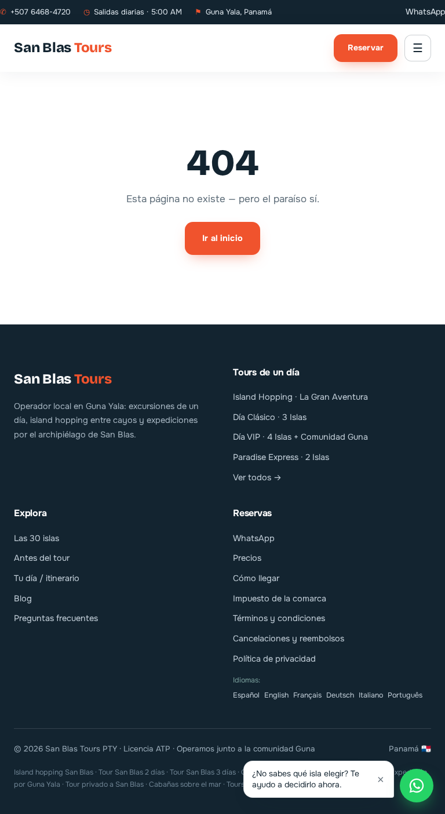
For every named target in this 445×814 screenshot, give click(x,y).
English (276, 695)
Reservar (366, 47)
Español (246, 695)
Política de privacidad (274, 659)
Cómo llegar (256, 578)
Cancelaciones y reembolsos (288, 638)
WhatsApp (425, 11)
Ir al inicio (222, 238)
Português (405, 695)
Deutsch (340, 695)
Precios (247, 558)
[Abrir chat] (416, 785)
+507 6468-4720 (35, 12)
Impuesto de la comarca (279, 598)
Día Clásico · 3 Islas (270, 417)
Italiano (371, 695)
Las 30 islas (36, 538)
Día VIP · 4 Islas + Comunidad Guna (300, 437)
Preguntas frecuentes (56, 618)
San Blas (63, 47)
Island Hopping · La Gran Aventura (300, 397)
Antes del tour (42, 558)
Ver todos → (257, 477)
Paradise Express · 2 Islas (281, 457)
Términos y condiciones (279, 618)
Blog (23, 598)
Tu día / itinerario (46, 578)
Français (307, 695)
